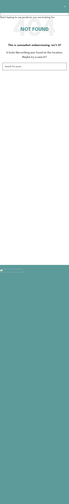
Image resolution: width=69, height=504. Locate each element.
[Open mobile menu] (4, 6)
